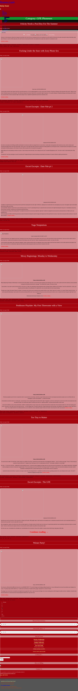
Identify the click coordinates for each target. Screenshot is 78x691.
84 (2, 614)
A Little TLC (4, 14)
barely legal (9, 249)
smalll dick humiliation (57, 475)
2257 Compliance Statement (5, 685)
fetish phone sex (10, 100)
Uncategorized (36, 44)
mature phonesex (19, 536)
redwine (12, 161)
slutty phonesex (43, 475)
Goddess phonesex (25, 44)
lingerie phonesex (8, 300)
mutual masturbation (33, 100)
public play (9, 161)
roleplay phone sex (44, 411)
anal (1, 100)
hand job (27, 100)
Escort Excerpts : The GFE (39, 482)
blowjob (5, 161)
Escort (6, 220)
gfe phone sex (22, 412)
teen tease (19, 251)
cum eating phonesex (19, 411)
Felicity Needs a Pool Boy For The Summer (39, 24)
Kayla (8, 229)
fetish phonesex (13, 44)
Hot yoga (6, 251)
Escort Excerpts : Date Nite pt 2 (39, 106)
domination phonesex (15, 299)
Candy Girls (4, 12)
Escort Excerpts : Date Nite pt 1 (39, 166)
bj (2, 220)
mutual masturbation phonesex (38, 249)
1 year (3, 28)
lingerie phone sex (28, 299)
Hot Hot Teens (6, 17)
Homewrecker (2, 251)
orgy (11, 599)
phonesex (40, 100)
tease (15, 161)
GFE (12, 101)
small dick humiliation (22, 477)
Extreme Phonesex (13, 475)
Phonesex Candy (7, 2)
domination (5, 46)
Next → (3, 615)
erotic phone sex (16, 412)
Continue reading (5, 41)
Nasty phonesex (14, 300)
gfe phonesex (2, 300)
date (4, 220)
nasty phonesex (33, 299)
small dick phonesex (49, 475)
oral (37, 100)
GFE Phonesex (19, 44)
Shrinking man (37, 475)
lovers (6, 538)
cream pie (7, 411)
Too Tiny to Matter (39, 417)
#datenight (2, 161)
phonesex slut (41, 598)
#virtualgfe (2, 101)
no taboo (45, 249)
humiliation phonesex (25, 475)
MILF (8, 46)
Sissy (5, 18)
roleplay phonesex (45, 100)
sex (10, 538)
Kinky (9, 599)
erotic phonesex (4, 100)
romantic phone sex (19, 101)
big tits (10, 299)
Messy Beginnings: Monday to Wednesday (39, 256)
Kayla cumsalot (11, 251)
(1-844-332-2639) (42, 651)
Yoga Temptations (39, 225)
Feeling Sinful (4, 13)
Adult (1, 220)
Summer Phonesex (16, 46)
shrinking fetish (32, 475)
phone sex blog (49, 249)
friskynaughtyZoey (7, 101)
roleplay (11, 46)
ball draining (4, 218)
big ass (1, 412)
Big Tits (4, 412)
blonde (1, 44)
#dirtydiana (5, 599)
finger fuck (31, 411)
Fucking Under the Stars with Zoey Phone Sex (39, 51)
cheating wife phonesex (7, 44)
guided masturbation (22, 100)
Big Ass (7, 299)
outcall (8, 538)
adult (1, 218)
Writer (8, 55)
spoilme (22, 218)
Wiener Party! (39, 543)
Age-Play (3, 299)
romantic (14, 101)
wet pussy (30, 218)
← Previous (4, 602)
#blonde (1, 46)
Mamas (5, 21)
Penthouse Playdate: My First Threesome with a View (39, 305)
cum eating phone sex (9, 412)
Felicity (8, 28)
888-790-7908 (5, 675)
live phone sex (31, 44)
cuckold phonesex (13, 411)
